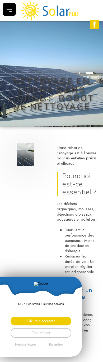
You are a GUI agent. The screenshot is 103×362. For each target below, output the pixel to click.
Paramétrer (56, 344)
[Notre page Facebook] (94, 24)
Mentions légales (25, 344)
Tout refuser (41, 333)
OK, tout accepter (41, 321)
